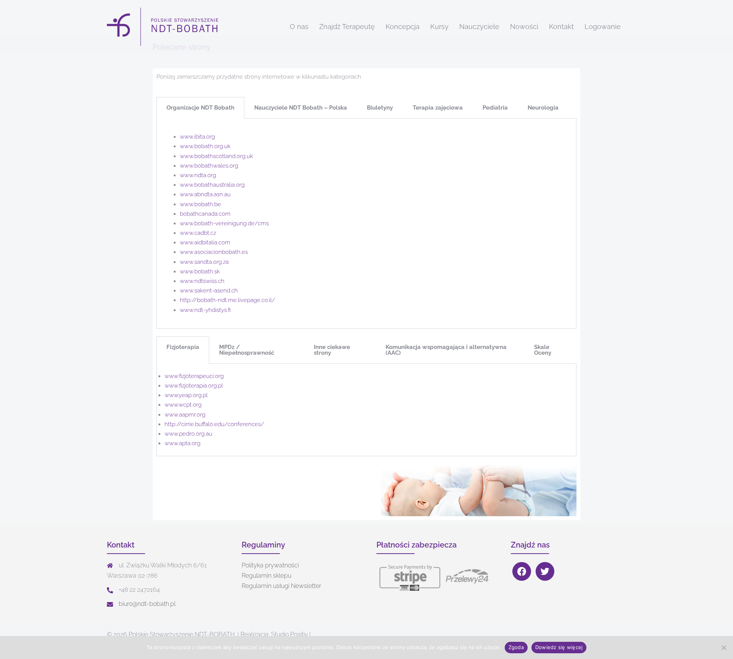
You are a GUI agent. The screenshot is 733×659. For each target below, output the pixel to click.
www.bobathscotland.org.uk (216, 156)
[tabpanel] (366, 224)
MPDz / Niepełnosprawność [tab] (246, 350)
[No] (723, 647)
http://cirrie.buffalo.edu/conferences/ (214, 424)
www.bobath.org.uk (205, 146)
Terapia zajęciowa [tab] (438, 107)
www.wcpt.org (183, 404)
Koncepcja (403, 27)
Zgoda (516, 647)
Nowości (524, 27)
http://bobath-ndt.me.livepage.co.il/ (227, 300)
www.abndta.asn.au (205, 194)
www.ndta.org (198, 175)
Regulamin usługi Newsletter (281, 586)
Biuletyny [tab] (380, 107)
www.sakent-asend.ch (209, 290)
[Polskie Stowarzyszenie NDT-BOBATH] (164, 26)
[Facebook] (521, 571)
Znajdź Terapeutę (347, 27)
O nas (299, 27)
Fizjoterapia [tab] (182, 347)
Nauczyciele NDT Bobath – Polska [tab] (300, 107)
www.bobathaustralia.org (212, 184)
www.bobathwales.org (209, 165)
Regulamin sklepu (266, 575)
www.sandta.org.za (204, 261)
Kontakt (561, 27)
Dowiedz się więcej (559, 647)
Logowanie (602, 27)
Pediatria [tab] (495, 107)
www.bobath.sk (200, 271)
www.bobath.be (200, 204)
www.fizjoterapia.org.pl (194, 385)
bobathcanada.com (205, 213)
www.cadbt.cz (198, 232)
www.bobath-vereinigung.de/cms (224, 223)
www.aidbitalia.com (205, 242)
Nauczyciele (479, 27)
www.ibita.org (197, 136)
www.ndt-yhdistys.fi (205, 310)
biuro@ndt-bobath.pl (147, 603)
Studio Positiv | (291, 634)
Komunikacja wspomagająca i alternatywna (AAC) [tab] (446, 350)
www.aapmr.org (185, 414)
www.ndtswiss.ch (202, 281)
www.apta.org (182, 443)
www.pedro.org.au (188, 433)
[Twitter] (545, 571)
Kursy (439, 27)
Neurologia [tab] (543, 107)
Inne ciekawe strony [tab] (332, 350)
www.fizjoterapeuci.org (194, 376)
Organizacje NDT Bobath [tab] (200, 107)
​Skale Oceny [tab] (542, 350)
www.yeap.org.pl (186, 395)
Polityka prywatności (270, 565)
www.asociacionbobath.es (214, 252)
